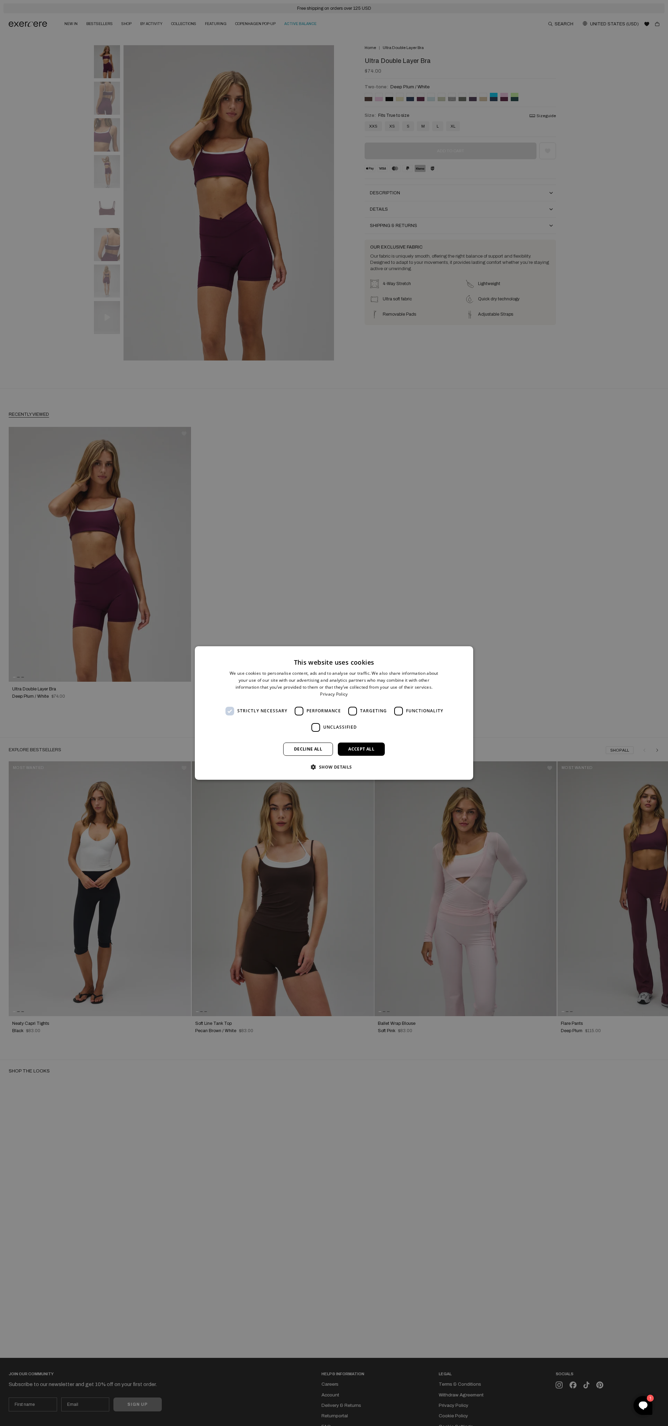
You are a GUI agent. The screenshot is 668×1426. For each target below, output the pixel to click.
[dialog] (334, 713)
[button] (334, 767)
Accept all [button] (361, 749)
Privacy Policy (334, 694)
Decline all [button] (308, 749)
